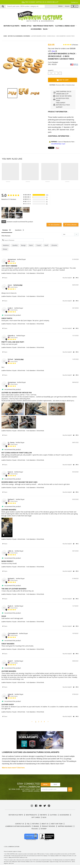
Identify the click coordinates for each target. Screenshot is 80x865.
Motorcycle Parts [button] (12, 26)
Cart (75, 6)
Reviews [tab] (5, 230)
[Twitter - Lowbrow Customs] (45, 806)
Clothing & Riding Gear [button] (65, 26)
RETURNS (35, 823)
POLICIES (35, 828)
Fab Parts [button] (49, 26)
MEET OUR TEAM (57, 823)
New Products (39, 26)
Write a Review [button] (71, 224)
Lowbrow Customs (13, 846)
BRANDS (36, 826)
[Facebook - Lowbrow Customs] (36, 806)
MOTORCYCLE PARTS (16, 815)
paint (31, 245)
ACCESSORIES (64, 815)
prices (5, 249)
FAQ (28, 823)
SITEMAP (43, 828)
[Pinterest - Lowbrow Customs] (49, 806)
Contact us (74, 2)
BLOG (44, 817)
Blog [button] (45, 29)
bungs (23, 245)
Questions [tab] (18, 230)
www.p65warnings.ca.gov (58, 143)
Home (5, 36)
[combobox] (25, 6)
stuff (46, 245)
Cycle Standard (53, 62)
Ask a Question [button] (55, 224)
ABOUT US (44, 823)
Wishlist (60, 6)
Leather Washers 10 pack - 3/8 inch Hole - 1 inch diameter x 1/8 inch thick (22, 273)
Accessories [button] (36, 29)
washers (6, 245)
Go (70, 789)
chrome (54, 245)
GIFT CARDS (36, 817)
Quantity (51, 70)
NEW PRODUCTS (31, 815)
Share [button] (5, 278)
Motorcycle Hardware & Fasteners (19, 36)
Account (67, 6)
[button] (74, 278)
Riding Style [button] (26, 26)
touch (38, 245)
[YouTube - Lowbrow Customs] (40, 806)
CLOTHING (53, 815)
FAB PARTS (43, 815)
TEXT (55, 784)
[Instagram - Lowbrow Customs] (32, 806)
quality (15, 245)
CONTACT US (19, 823)
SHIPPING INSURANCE (65, 826)
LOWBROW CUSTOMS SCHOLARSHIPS (18, 826)
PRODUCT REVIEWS (48, 826)
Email (45, 784)
